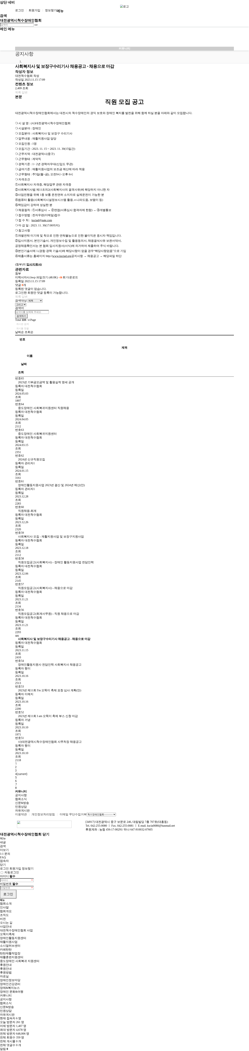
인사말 (4, 907)
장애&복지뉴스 (10, 987)
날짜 (24, 364)
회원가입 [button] (15, 868)
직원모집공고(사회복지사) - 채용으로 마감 (45, 588)
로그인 (19, 10)
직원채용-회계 (26, 510)
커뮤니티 (6, 995)
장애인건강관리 (10, 984)
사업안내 (6, 926)
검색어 (19, 308)
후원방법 (6, 972)
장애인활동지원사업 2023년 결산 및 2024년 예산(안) (51, 485)
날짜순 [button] (20, 332)
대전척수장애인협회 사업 (16, 930)
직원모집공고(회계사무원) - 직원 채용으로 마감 (48, 613)
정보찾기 (51, 10)
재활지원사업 (8, 941)
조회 (21, 372)
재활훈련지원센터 (11, 957)
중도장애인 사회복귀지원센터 (37, 433)
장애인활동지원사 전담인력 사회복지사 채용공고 (49, 664)
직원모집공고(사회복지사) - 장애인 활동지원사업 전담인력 (55, 562)
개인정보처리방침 (43, 814)
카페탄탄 (6, 949)
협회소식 (21, 799)
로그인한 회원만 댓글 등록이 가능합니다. (41, 292)
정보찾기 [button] (28, 868)
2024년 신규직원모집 (31, 459)
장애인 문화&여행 (11, 991)
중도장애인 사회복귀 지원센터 (19, 961)
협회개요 (6, 911)
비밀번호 (9, 883)
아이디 (7, 876)
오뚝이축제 (7, 934)
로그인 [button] (4, 868)
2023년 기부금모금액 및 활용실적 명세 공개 (45, 382)
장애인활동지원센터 (13, 938)
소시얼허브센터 (10, 945)
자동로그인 (11, 872)
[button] (18, 92)
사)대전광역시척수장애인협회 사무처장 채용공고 (49, 741)
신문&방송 (22, 802)
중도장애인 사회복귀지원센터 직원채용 (43, 407)
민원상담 (21, 806)
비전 (3, 918)
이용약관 (21, 814)
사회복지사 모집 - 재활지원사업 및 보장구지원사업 (50, 536)
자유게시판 (22, 810)
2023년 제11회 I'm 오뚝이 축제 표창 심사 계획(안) (49, 690)
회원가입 (34, 10)
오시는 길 (6, 922)
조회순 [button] (29, 332)
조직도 (4, 915)
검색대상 (21, 300)
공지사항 (21, 795)
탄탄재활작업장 (10, 953)
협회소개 (6, 903)
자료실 (4, 976)
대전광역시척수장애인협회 (21, 20)
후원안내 (6, 964)
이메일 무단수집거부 (73, 814)
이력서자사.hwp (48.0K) (46, 277)
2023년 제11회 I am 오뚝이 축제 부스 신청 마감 (47, 716)
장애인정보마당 (10, 980)
